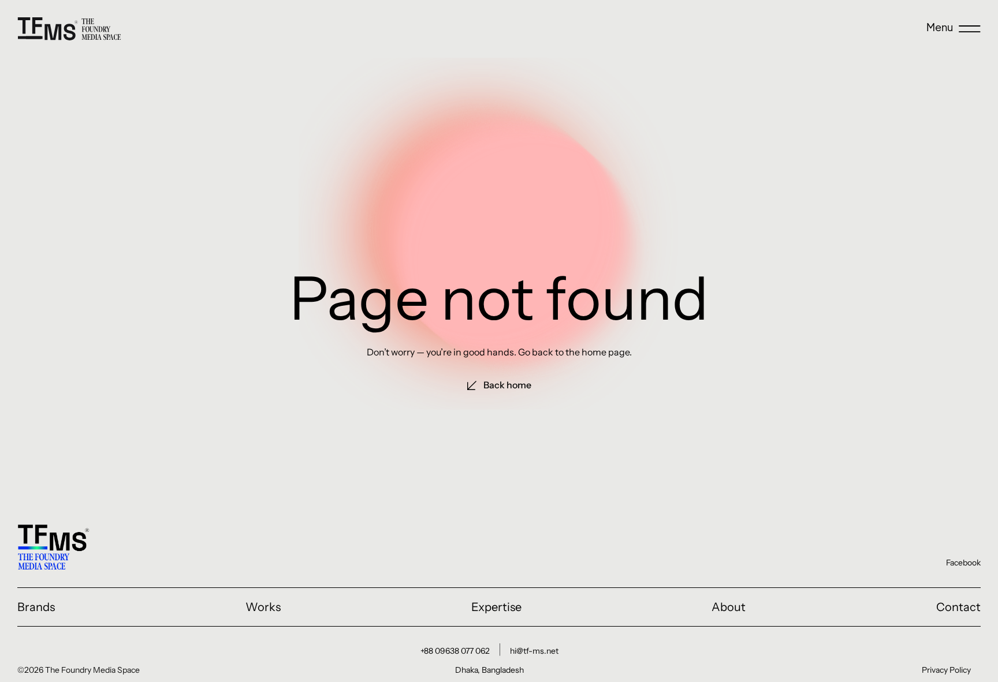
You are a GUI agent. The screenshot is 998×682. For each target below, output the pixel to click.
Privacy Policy (946, 670)
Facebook (963, 562)
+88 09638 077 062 (455, 651)
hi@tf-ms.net (534, 651)
